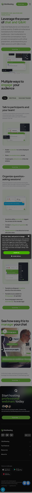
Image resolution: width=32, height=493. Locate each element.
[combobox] (28, 236)
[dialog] (16, 246)
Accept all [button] (16, 252)
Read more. (5, 249)
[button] (16, 256)
